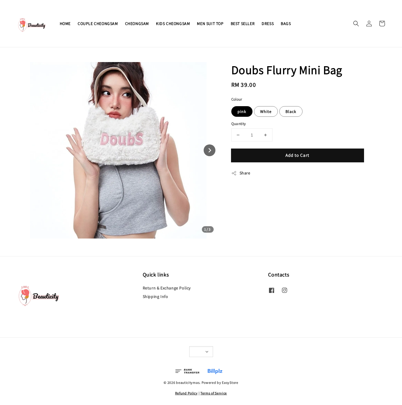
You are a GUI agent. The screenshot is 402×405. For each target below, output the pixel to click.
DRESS (268, 23)
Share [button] (245, 173)
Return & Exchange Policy (167, 288)
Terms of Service (213, 393)
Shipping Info (155, 296)
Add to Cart (297, 155)
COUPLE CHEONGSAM (98, 23)
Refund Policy (186, 393)
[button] (356, 23)
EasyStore (230, 382)
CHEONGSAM (137, 23)
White (266, 111)
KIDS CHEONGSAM (173, 23)
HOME (65, 23)
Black (290, 111)
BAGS (286, 23)
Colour (236, 99)
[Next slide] (209, 150)
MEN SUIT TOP (210, 23)
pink (241, 111)
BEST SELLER (243, 23)
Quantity (238, 123)
